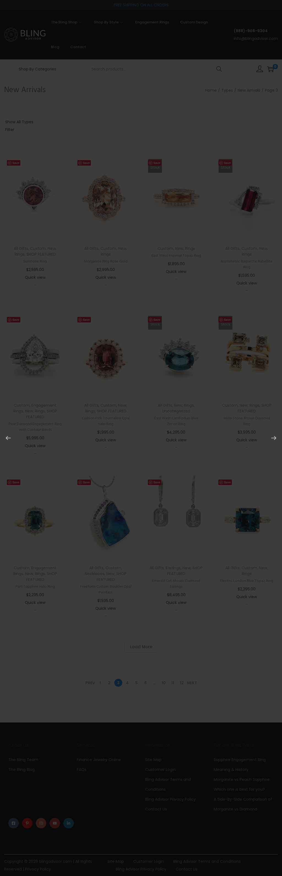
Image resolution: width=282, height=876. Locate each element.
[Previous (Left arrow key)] (8, 438)
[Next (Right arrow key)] (273, 438)
